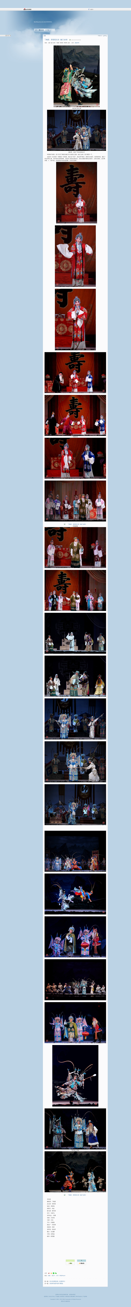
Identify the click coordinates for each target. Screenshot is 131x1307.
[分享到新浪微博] (49, 1273)
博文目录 (41, 30)
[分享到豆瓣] (53, 1273)
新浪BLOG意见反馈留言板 (62, 1294)
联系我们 (62, 1296)
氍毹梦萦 (77, 42)
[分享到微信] (56, 1273)
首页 (36, 30)
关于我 (47, 30)
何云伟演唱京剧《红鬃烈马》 (58, 1281)
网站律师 (72, 1296)
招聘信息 (67, 1296)
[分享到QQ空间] (51, 1273)
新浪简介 (46, 1296)
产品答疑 (85, 1296)
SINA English (79, 1296)
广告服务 (57, 1296)
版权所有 (68, 1301)
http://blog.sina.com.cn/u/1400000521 (43, 22)
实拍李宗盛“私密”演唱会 (56, 1283)
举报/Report (62, 1275)
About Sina (51, 1296)
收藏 (49, 1275)
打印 (57, 1275)
